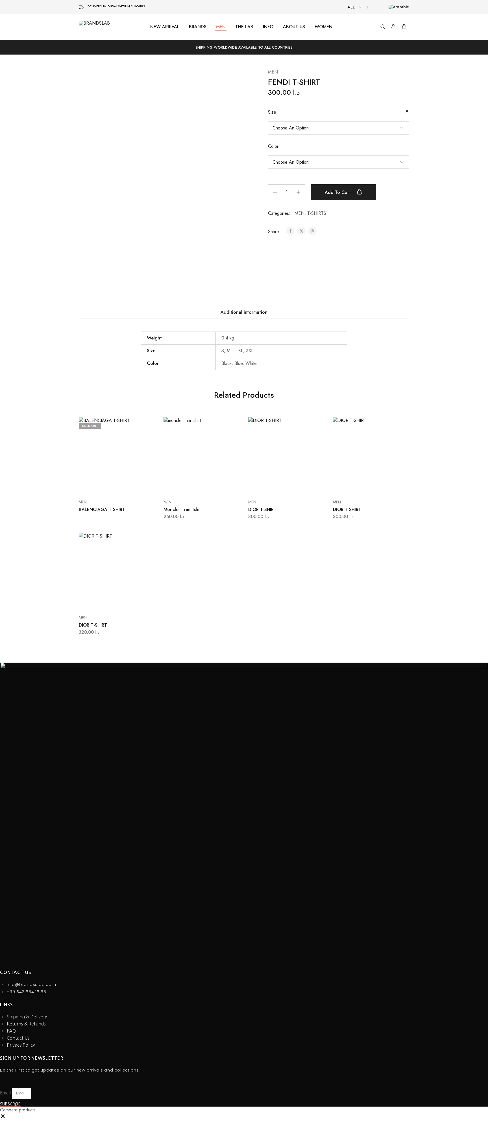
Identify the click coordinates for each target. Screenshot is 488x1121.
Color (273, 146)
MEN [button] (221, 27)
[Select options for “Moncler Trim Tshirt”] (194, 485)
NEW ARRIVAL (164, 27)
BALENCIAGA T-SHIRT (102, 509)
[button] (3, 1117)
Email (6, 1093)
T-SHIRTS (316, 213)
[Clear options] (407, 111)
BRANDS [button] (197, 27)
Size (272, 112)
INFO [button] (268, 27)
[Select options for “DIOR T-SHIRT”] (279, 485)
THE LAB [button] (244, 27)
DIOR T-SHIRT (262, 509)
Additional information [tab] (244, 312)
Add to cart (338, 192)
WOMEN (323, 27)
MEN (273, 72)
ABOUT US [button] (294, 27)
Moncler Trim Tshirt (183, 509)
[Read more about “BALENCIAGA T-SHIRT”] (110, 485)
